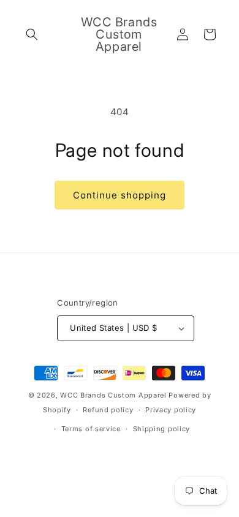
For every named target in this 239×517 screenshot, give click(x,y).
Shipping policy (162, 429)
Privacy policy (170, 410)
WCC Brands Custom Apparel (113, 395)
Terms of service (91, 429)
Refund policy (108, 410)
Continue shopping (119, 195)
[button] (31, 34)
